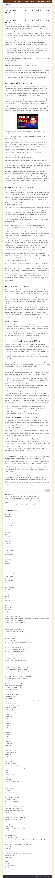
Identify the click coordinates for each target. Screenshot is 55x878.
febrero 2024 (8, 516)
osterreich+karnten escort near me (13, 765)
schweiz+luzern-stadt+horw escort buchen (15, 817)
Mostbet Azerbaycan (10, 721)
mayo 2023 (7, 536)
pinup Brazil (8, 779)
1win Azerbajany (9, 580)
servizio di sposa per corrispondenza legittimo (16, 821)
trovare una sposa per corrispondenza (14, 842)
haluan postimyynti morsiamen (12, 689)
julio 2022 (7, 559)
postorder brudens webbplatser (13, 797)
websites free (8, 857)
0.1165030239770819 (10, 573)
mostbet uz (8, 754)
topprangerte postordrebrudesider (13, 837)
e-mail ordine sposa (10, 658)
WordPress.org (8, 870)
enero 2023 (8, 545)
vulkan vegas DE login (10, 851)
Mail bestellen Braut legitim (11, 709)
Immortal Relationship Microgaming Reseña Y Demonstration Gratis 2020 (22, 504)
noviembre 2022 (9, 550)
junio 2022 (7, 561)
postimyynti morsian (10, 783)
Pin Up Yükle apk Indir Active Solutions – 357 (15, 774)
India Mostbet (8, 698)
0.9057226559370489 (10, 576)
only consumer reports (10, 761)
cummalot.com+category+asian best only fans (16, 636)
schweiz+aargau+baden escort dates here (15, 810)
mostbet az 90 (8, 716)
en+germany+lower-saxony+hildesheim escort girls (17, 671)
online (6, 759)
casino (6, 627)
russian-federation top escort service (14, 808)
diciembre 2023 (8, 521)
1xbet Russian (8, 605)
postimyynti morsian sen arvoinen (13, 786)
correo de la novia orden (11, 633)
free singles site (9, 680)
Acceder (7, 863)
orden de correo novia (10, 763)
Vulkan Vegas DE (9, 848)
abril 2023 (7, 539)
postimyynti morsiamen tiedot (12, 781)
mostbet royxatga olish (10, 752)
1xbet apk (7, 585)
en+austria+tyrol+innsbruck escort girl (14, 665)
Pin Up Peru (8, 772)
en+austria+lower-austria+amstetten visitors (15, 660)
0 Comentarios (24, 14)
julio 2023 (7, 532)
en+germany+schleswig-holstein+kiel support (16, 674)
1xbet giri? (7, 591)
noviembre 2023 (9, 523)
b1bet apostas (8, 609)
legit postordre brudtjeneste (12, 705)
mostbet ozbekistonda (10, 750)
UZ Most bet (8, 846)
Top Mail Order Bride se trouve (12, 833)
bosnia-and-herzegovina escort (12, 616)
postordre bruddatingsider (11, 801)
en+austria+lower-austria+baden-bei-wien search (16, 662)
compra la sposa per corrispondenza (14, 631)
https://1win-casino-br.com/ (24, 37)
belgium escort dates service (12, 611)
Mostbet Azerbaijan (9, 718)
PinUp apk (7, 777)
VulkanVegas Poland (10, 855)
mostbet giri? (8, 723)
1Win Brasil (7, 582)
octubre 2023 (8, 525)
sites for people (9, 826)
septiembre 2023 (9, 527)
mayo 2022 (7, 563)
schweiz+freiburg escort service (13, 815)
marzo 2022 (8, 568)
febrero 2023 (8, 543)
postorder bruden (9, 795)
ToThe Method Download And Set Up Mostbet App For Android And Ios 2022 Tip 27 (25, 839)
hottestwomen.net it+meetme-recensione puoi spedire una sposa (21, 692)
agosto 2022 (8, 557)
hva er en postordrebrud (11, 696)
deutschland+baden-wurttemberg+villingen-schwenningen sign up (20, 645)
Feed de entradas (9, 865)
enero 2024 (8, 518)
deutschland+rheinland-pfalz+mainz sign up (15, 651)
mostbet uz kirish (9, 756)
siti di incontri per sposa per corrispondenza (15, 828)
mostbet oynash (9, 748)
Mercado (46, 876)
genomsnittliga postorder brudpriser (13, 687)
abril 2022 (7, 565)
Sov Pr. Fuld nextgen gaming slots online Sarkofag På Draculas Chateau (22, 498)
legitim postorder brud (10, 707)
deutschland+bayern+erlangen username (14, 647)
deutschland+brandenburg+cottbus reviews (15, 649)
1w (6, 578)
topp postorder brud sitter (11, 835)
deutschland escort (10, 638)
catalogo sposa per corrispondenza (13, 629)
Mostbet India (8, 743)
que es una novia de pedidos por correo (14, 806)
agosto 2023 (8, 530)
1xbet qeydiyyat (9, 603)
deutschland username (10, 640)
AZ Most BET (8, 607)
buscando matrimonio (10, 624)
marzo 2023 (8, 541)
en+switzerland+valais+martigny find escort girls (16, 678)
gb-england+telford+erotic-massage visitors (15, 683)
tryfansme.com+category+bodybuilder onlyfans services (18, 844)
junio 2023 (7, 534)
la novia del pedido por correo (12, 703)
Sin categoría (17, 14)
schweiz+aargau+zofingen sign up (13, 812)
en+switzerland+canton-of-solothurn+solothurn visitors (18, 676)
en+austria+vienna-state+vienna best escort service (17, 667)
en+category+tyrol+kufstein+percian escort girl (16, 669)
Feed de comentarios (10, 867)
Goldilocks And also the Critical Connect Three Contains (18, 507)
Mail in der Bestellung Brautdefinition (14, 712)
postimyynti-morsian (10, 788)
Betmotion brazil (9, 614)
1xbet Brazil (8, 589)
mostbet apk (8, 714)
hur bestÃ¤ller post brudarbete (12, 694)
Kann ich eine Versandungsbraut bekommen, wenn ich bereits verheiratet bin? (23, 701)
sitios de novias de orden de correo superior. (16, 830)
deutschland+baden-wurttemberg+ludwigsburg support (18, 642)
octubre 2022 (8, 552)
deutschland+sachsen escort (12, 653)
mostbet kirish (8, 745)
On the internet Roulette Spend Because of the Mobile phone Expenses (22, 496)
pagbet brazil (8, 770)
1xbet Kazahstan (9, 600)
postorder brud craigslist (11, 792)
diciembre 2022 (8, 548)
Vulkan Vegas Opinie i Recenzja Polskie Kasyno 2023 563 (18, 853)
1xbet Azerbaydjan (9, 587)
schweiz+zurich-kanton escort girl (13, 819)
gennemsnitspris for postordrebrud (13, 685)
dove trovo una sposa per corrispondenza (15, 656)
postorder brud (8, 790)
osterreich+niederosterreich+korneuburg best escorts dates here (21, 768)
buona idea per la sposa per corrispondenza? (16, 622)
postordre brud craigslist (11, 799)
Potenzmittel (8, 804)
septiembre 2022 (9, 554)
